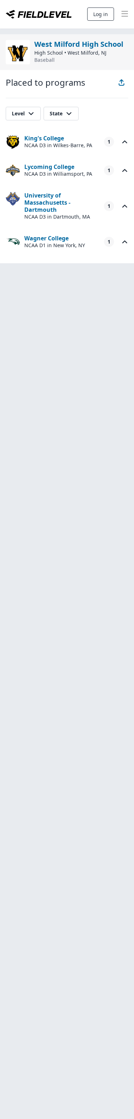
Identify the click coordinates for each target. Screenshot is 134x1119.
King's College (44, 138)
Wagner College (46, 238)
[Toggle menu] (125, 14)
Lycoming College (49, 167)
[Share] (121, 82)
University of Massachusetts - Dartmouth (47, 202)
